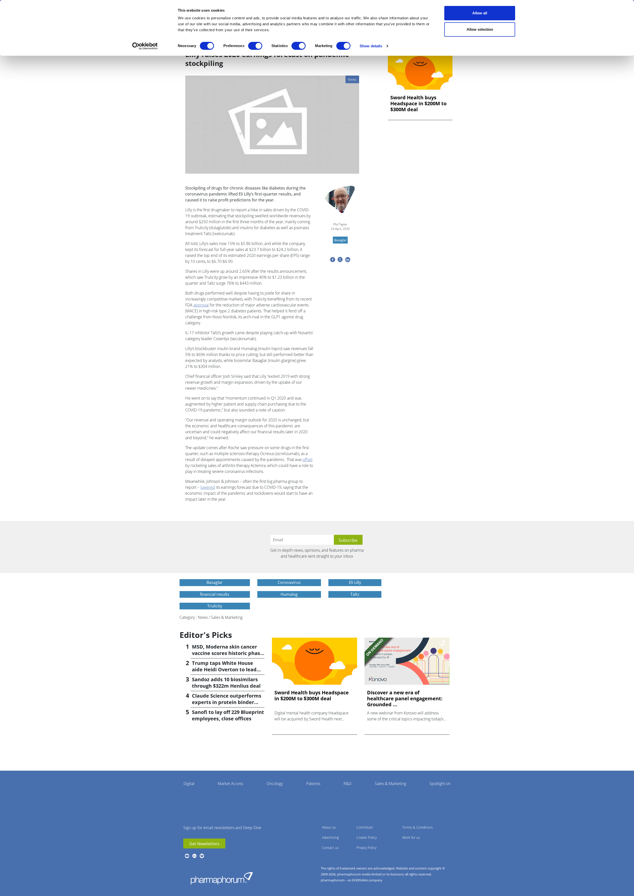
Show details (371, 46)
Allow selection (480, 29)
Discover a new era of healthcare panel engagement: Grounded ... (405, 698)
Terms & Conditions (417, 827)
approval (201, 305)
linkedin (194, 855)
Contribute (364, 827)
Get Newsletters (204, 843)
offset (308, 459)
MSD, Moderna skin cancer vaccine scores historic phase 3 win (227, 653)
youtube (187, 855)
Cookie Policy (366, 837)
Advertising (330, 837)
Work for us (411, 837)
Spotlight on (439, 783)
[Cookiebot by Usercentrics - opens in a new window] (145, 46)
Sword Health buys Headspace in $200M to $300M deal (418, 103)
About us (329, 827)
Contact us (330, 847)
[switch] (255, 46)
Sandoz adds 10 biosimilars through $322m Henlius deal (226, 682)
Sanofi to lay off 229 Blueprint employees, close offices (228, 715)
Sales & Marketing (390, 783)
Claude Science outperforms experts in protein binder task (226, 702)
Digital (189, 783)
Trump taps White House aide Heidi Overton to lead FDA (224, 669)
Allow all (479, 13)
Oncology (274, 783)
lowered (207, 487)
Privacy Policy (366, 847)
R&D (347, 783)
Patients (313, 783)
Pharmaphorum (221, 878)
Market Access (230, 783)
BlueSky (201, 855)
